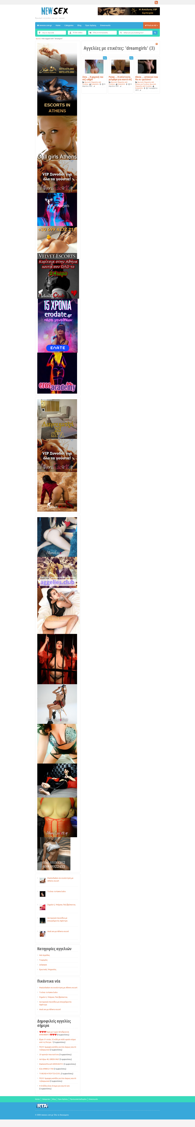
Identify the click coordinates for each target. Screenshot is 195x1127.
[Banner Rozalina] (57, 704)
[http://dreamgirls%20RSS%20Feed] (157, 44)
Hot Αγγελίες (44, 955)
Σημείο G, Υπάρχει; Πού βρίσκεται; (53, 997)
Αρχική (38, 38)
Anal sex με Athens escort (50, 1009)
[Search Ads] (155, 33)
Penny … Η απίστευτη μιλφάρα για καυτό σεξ (120, 78)
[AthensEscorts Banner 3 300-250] (57, 176)
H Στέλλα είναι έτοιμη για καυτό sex (54, 1086)
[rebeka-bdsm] (57, 744)
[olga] (57, 780)
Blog (79, 25)
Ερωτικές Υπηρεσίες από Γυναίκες (145, 85)
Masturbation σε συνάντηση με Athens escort (58, 988)
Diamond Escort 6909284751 (51, 1064)
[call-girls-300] (57, 137)
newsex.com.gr (45, 25)
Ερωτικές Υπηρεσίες (47, 969)
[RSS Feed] (156, 3)
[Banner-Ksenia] (57, 537)
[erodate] (58, 325)
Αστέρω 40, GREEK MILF (49, 1059)
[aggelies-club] (57, 572)
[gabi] (57, 659)
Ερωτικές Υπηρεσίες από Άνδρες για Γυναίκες (144, 83)
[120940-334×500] (58, 611)
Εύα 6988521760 (46, 1069)
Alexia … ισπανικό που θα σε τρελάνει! (146, 78)
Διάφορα (43, 965)
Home (58, 25)
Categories (68, 25)
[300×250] (57, 59)
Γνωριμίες (43, 960)
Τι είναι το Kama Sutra (48, 992)
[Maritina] (57, 492)
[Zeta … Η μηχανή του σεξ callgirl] (94, 66)
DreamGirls (95, 84)
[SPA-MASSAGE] (57, 419)
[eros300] (57, 373)
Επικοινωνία (105, 25)
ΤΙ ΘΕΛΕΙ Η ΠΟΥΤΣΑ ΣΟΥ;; (50, 1074)
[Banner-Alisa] (57, 817)
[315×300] (58, 279)
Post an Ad (152, 25)
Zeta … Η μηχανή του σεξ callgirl (92, 78)
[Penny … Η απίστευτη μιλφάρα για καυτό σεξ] (120, 66)
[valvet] (57, 242)
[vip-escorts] (57, 96)
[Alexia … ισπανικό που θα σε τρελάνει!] (147, 66)
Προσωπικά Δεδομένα (78, 1099)
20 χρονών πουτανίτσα (49, 1054)
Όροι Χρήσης (90, 25)
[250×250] (53, 854)
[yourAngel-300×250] (57, 209)
